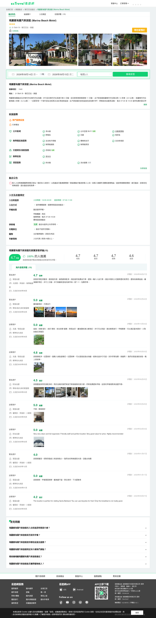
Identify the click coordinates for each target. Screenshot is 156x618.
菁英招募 (117, 576)
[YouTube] (67, 602)
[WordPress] (80, 602)
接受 (137, 613)
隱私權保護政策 (69, 614)
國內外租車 (45, 599)
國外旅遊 (14, 592)
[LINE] (87, 602)
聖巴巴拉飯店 (30, 9)
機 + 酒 (43, 592)
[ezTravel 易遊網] (22, 3)
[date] (25, 74)
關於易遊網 (40, 576)
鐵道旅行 (14, 599)
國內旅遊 (29, 596)
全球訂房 (9, 9)
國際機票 (14, 588)
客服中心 (114, 3)
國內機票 (29, 588)
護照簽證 (14, 603)
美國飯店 (18, 9)
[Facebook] (61, 602)
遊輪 (27, 592)
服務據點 (98, 576)
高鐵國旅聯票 (31, 603)
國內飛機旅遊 (31, 599)
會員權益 (60, 576)
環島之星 (44, 596)
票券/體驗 (15, 596)
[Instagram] (74, 602)
